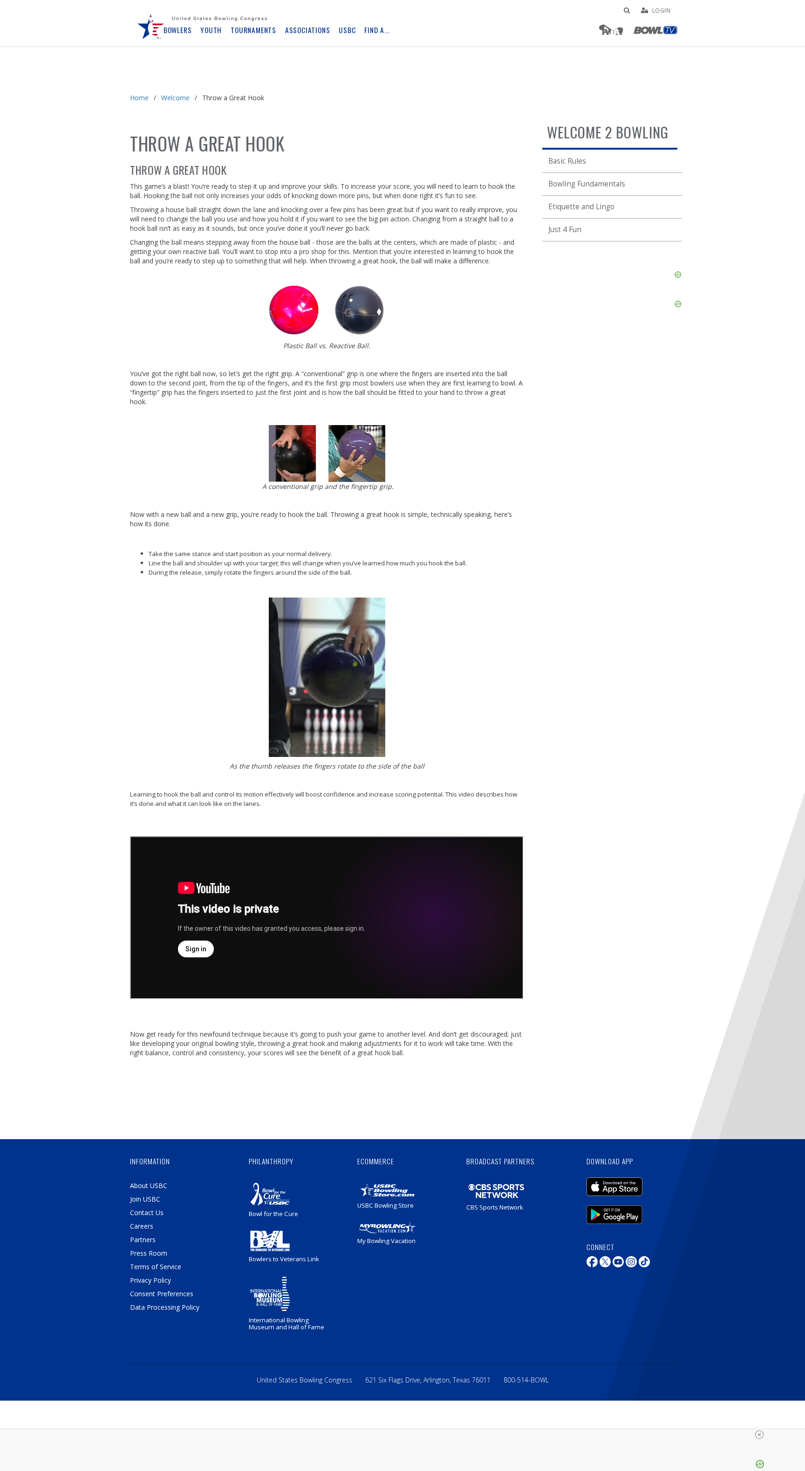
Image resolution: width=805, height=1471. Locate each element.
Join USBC (145, 1199)
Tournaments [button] (253, 30)
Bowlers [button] (178, 30)
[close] (759, 1434)
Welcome (175, 97)
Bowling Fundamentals (586, 184)
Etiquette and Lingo (581, 207)
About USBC (148, 1185)
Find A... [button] (376, 30)
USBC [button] (347, 30)
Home (139, 97)
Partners (143, 1239)
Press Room (148, 1253)
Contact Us (147, 1212)
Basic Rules (567, 161)
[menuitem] (151, 23)
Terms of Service (155, 1266)
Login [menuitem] (661, 10)
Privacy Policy (150, 1280)
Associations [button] (307, 30)
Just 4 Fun (564, 229)
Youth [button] (211, 30)
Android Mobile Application (628, 1210)
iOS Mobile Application (628, 1182)
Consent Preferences (161, 1293)
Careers (141, 1226)
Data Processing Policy (164, 1307)
